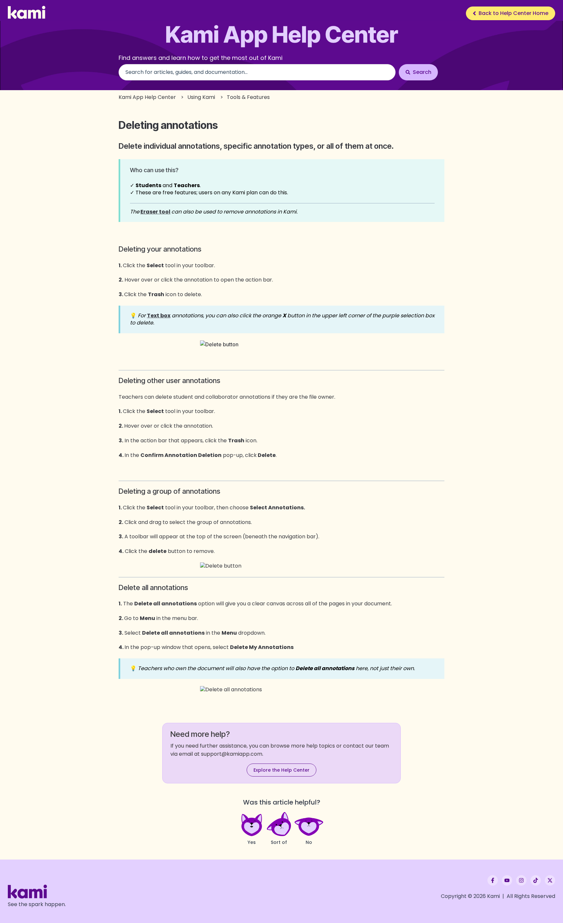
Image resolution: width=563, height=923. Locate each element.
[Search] (418, 72)
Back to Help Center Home (513, 13)
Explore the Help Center (281, 770)
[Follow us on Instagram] (521, 880)
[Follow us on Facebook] (492, 880)
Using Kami (201, 97)
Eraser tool (155, 211)
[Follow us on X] (550, 880)
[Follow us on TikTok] (535, 880)
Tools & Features (248, 97)
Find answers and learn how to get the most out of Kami (200, 58)
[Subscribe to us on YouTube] (507, 880)
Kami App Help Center (147, 97)
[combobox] (257, 72)
